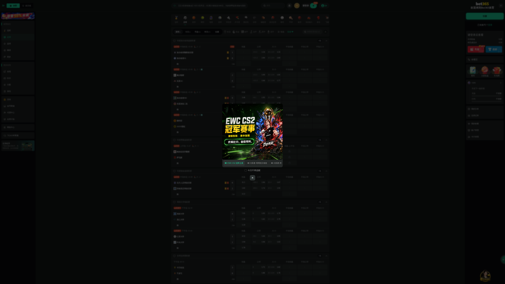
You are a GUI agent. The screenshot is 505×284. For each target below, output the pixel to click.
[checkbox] (246, 170)
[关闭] (252, 177)
